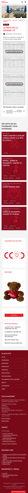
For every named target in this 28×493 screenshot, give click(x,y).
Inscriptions (5, 363)
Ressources (5, 369)
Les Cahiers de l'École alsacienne (11, 379)
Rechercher (14, 315)
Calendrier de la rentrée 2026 (13, 331)
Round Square (5, 476)
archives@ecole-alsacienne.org (9, 438)
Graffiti (4, 382)
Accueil (4, 357)
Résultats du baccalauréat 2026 (13, 343)
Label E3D (4, 473)
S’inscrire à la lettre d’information (9, 443)
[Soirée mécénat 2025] (14, 193)
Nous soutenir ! (6, 373)
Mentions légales (6, 376)
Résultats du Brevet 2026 (12, 339)
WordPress (8, 488)
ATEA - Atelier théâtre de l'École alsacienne (12, 460)
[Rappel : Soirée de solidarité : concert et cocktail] (14, 168)
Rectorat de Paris (6, 464)
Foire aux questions (6, 418)
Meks (21, 488)
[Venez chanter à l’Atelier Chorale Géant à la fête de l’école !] (14, 143)
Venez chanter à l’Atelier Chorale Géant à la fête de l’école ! (13, 138)
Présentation (5, 366)
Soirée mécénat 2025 (11, 187)
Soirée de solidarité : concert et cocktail (12, 213)
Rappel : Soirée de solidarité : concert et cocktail (12, 163)
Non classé (6, 24)
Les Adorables (5, 385)
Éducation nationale (6, 462)
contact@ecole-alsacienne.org (8, 441)
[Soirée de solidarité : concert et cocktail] (14, 218)
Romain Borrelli (9, 34)
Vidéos (3, 389)
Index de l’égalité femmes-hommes (10, 475)
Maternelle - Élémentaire (9, 178)
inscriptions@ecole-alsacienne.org (9, 435)
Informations (5, 360)
